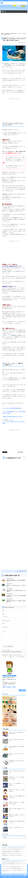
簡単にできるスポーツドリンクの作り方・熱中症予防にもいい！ (14, 870)
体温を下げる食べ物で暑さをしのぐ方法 (12, 416)
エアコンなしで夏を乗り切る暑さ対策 (12, 408)
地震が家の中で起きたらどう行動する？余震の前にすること (16, 601)
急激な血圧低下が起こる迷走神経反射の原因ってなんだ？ (16, 822)
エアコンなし (24, 570)
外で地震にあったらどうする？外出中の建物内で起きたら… (16, 596)
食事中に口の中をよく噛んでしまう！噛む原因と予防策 (16, 790)
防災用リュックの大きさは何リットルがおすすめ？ (16, 586)
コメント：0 (24, 571)
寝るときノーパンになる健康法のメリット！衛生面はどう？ (16, 784)
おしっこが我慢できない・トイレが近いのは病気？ (15, 656)
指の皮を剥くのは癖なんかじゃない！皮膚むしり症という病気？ (16, 803)
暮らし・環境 (11, 33)
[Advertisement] (14, 23)
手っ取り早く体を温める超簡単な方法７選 (10, 861)
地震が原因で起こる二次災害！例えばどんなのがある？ (16, 591)
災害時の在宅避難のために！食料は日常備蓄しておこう (16, 581)
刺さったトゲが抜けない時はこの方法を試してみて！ (16, 771)
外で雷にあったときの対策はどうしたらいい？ (16, 828)
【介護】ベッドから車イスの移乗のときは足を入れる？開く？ (16, 797)
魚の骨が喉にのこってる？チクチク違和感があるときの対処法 (16, 778)
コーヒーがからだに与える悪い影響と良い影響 (11, 866)
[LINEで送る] (20, 452)
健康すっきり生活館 (9, 2)
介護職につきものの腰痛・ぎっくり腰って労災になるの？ (16, 815)
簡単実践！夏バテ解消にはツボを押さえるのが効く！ (13, 655)
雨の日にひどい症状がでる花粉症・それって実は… (16, 809)
